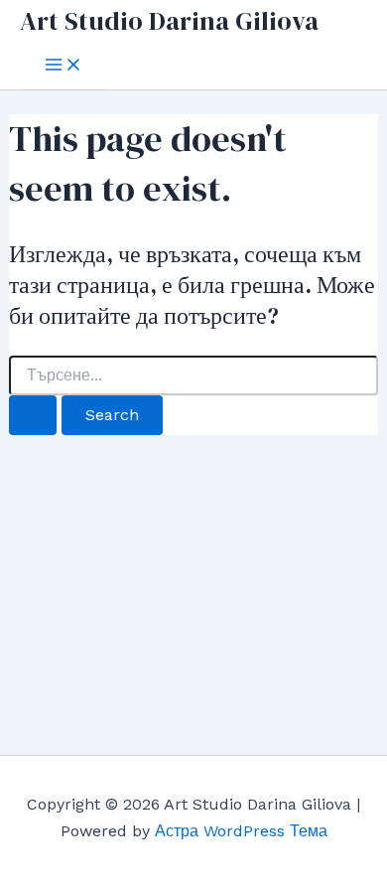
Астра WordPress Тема (241, 830)
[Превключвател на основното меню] (63, 66)
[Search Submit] (33, 415)
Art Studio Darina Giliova (169, 21)
